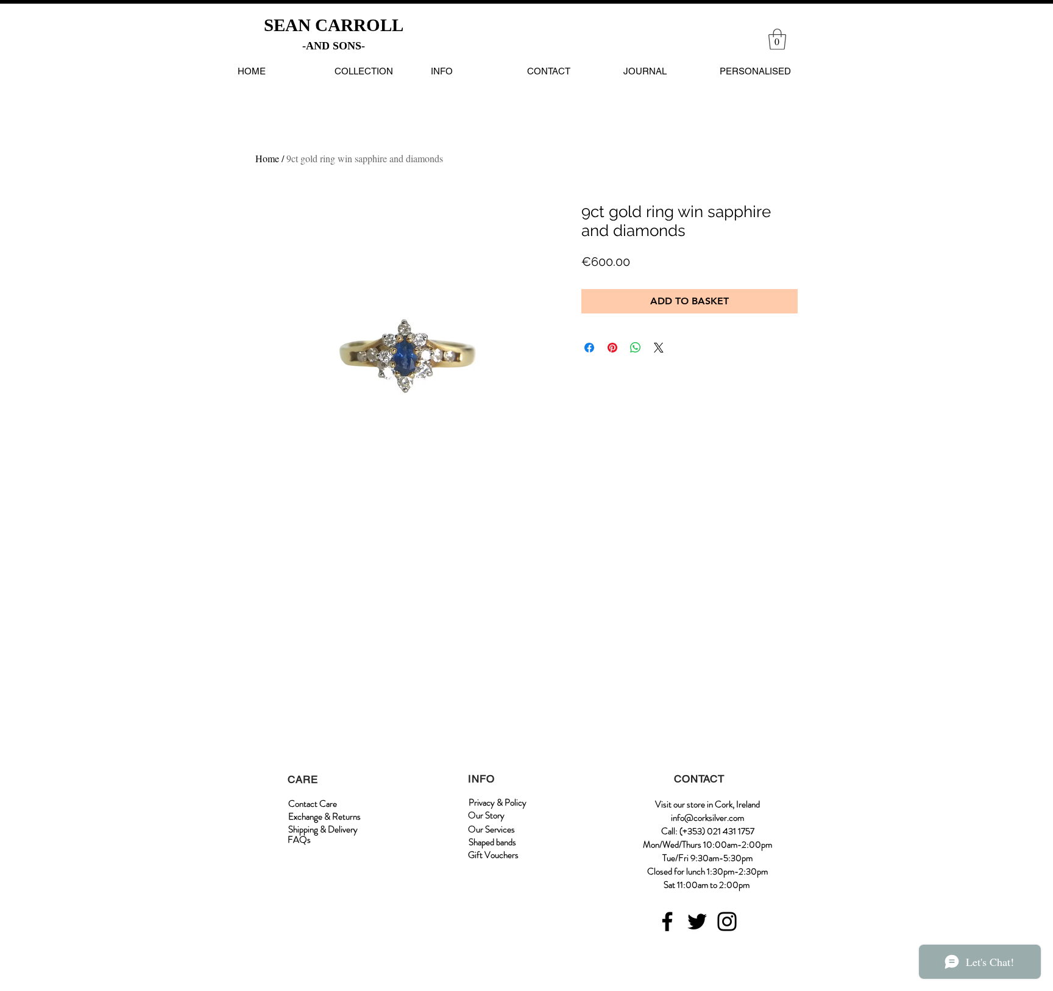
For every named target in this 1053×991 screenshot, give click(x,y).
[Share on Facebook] (589, 347)
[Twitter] (697, 921)
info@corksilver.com (707, 818)
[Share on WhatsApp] (635, 347)
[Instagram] (727, 921)
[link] (777, 39)
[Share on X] (658, 347)
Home (267, 158)
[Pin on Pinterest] (612, 347)
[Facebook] (667, 921)
